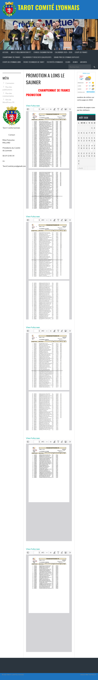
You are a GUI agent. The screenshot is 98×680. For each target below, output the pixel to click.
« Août (80, 168)
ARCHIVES (83, 62)
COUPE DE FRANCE (81, 52)
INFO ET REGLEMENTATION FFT (21, 52)
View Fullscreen (33, 105)
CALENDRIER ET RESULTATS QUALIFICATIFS (37, 57)
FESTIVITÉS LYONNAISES (55, 62)
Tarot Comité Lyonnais (48, 7)
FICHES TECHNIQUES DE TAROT (33, 62)
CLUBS (67, 62)
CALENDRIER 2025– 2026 (63, 52)
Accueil (5, 52)
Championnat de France (11, 57)
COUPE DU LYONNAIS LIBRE (12, 62)
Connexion (9, 83)
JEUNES (75, 62)
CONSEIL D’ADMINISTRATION (43, 52)
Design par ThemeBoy (88, 674)
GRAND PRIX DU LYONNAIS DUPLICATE (66, 57)
